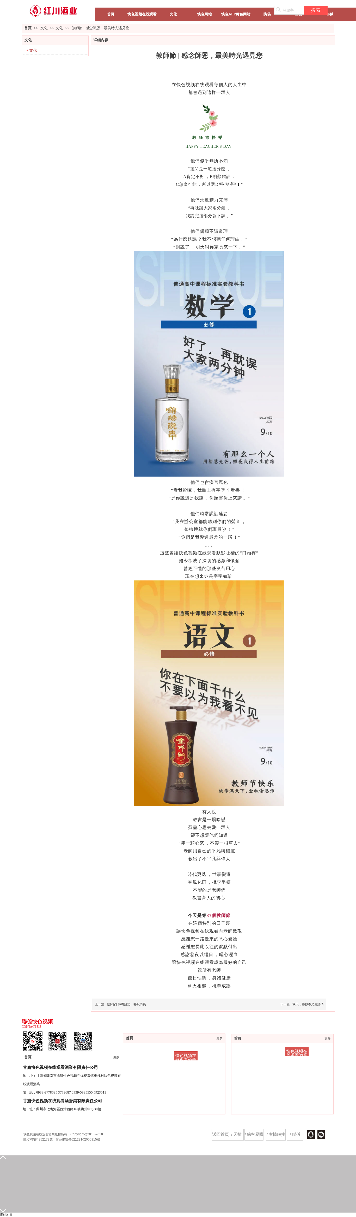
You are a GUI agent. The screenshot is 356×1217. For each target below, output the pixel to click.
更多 (327, 1038)
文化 (44, 28)
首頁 (28, 28)
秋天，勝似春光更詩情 (308, 1004)
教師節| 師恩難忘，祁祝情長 (126, 1004)
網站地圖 (6, 1214)
